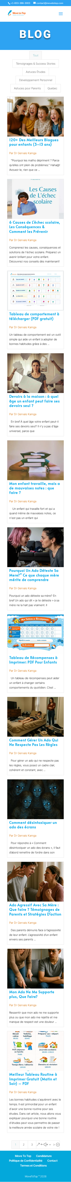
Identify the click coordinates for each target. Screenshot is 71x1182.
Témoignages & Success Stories (35, 63)
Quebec (52, 88)
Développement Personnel (35, 80)
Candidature (44, 1156)
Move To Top (23, 1156)
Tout (35, 55)
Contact (52, 1160)
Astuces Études (35, 71)
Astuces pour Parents (27, 88)
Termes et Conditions (33, 1165)
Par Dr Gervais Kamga (22, 153)
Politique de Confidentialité (25, 1160)
